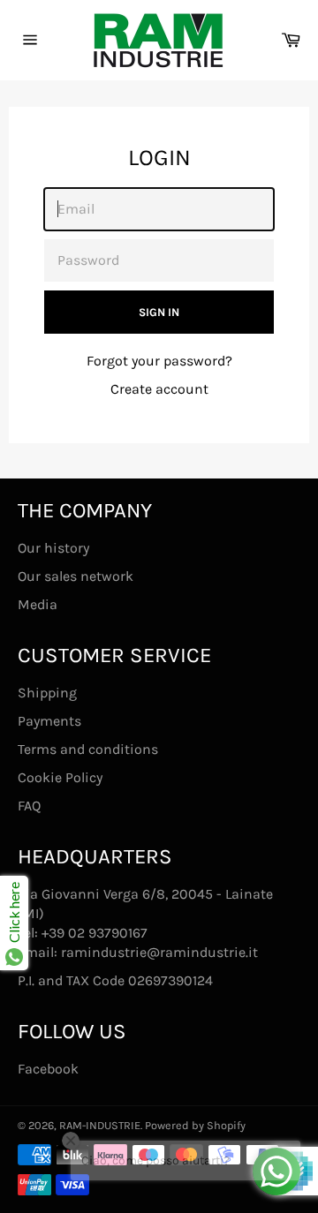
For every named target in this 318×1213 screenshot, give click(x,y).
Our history (53, 547)
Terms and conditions (88, 749)
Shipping (47, 692)
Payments (49, 720)
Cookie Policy (60, 777)
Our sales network (75, 576)
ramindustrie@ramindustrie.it (159, 952)
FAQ (29, 805)
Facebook (48, 1068)
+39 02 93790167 (95, 932)
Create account (159, 388)
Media (37, 604)
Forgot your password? (159, 360)
